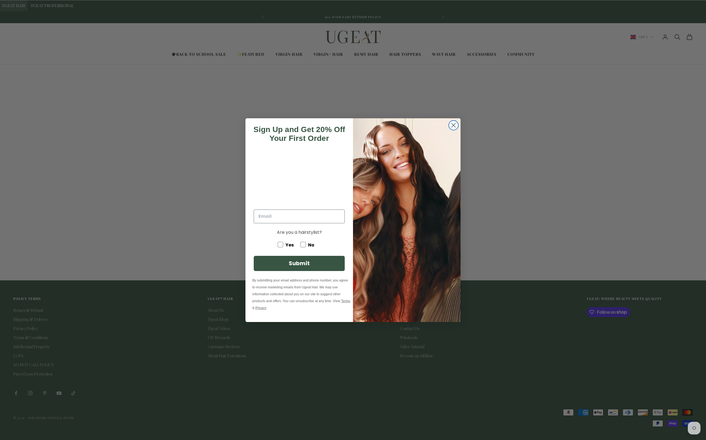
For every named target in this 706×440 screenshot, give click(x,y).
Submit (299, 263)
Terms (345, 301)
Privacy (260, 308)
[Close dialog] (453, 125)
